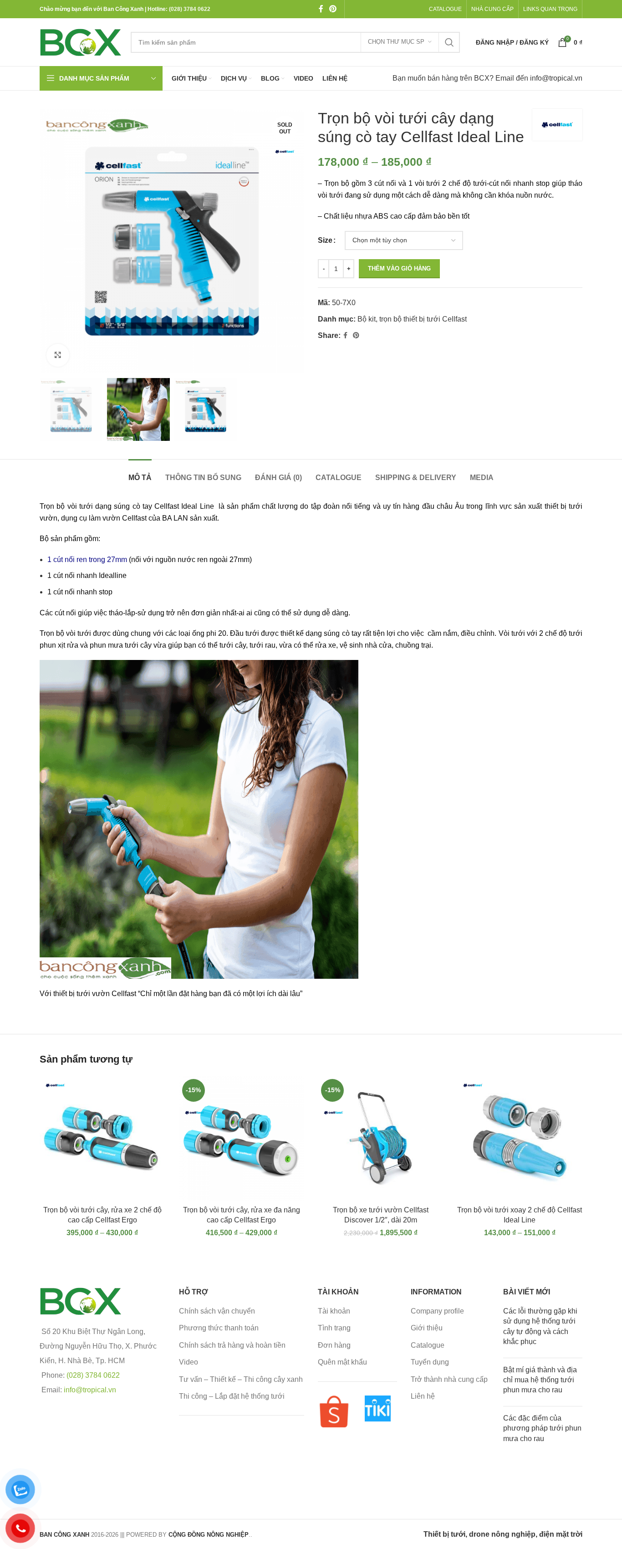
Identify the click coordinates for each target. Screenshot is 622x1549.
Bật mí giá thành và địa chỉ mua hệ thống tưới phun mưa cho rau (540, 1380)
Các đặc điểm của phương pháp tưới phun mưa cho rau (542, 1428)
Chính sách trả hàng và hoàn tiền (232, 1345)
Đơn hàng (334, 1345)
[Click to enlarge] (57, 355)
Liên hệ (423, 1396)
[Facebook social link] (321, 9)
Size (325, 240)
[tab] (140, 473)
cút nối (65, 613)
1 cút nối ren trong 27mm (87, 559)
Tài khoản (334, 1311)
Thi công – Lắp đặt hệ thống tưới (232, 1396)
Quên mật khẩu (342, 1362)
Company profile (437, 1311)
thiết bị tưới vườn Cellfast (94, 993)
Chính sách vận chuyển (217, 1311)
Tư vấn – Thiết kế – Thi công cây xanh (241, 1379)
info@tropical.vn (556, 78)
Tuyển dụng (430, 1362)
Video (188, 1362)
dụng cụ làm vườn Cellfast (104, 518)
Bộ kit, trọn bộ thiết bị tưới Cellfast (412, 319)
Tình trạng (334, 1328)
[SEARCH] (449, 42)
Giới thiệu (427, 1328)
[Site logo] (81, 42)
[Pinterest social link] (332, 9)
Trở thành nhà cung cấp (449, 1379)
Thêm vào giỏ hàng (399, 268)
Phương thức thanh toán (219, 1328)
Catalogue (427, 1345)
